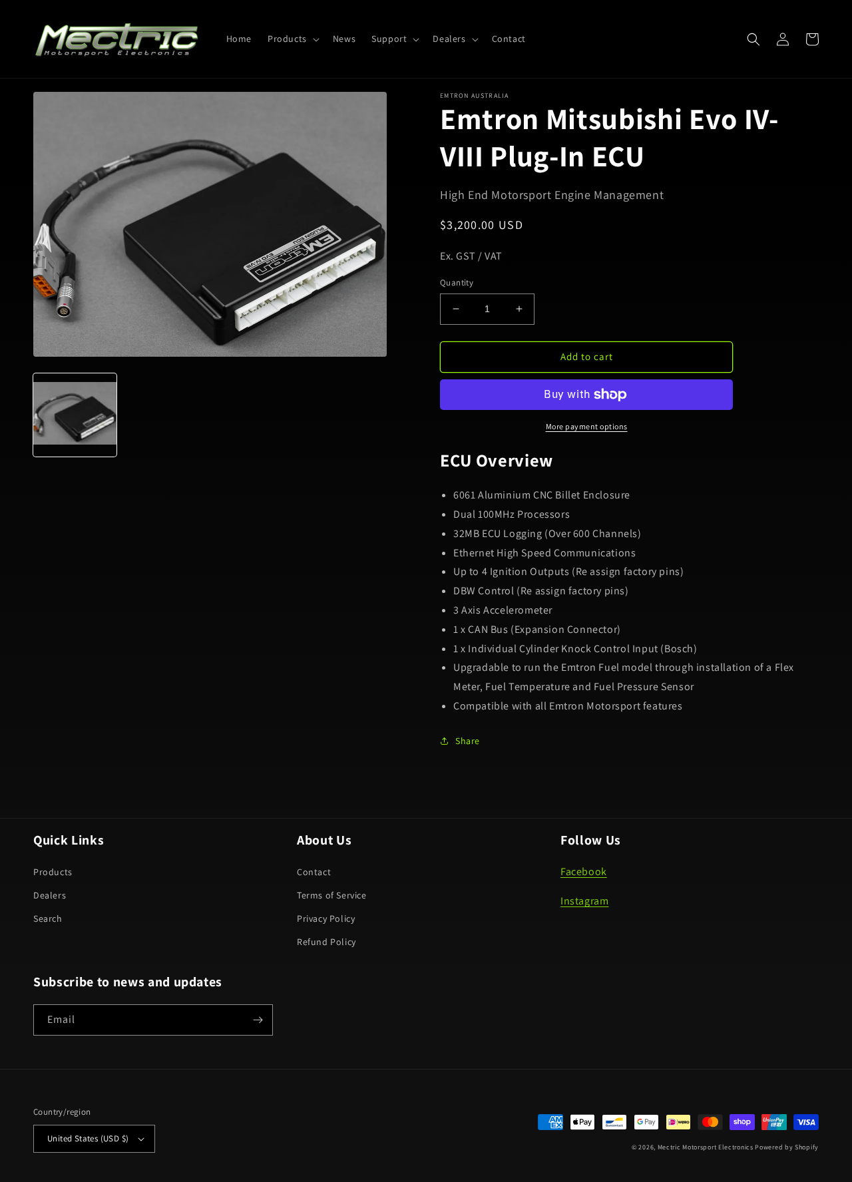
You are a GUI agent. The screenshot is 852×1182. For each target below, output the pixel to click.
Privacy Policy (326, 918)
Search (48, 918)
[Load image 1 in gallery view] (74, 414)
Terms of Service (332, 895)
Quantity (456, 282)
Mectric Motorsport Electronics (705, 1147)
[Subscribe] (257, 1020)
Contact (314, 872)
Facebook (583, 872)
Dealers (49, 895)
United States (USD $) (87, 1138)
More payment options (587, 426)
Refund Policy (326, 942)
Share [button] (467, 741)
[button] (292, 39)
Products (53, 872)
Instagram (584, 901)
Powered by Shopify (787, 1147)
